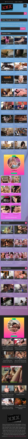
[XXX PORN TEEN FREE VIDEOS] (11, 7)
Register (21, 1)
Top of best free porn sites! (20, 436)
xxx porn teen (11, 436)
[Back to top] (23, 435)
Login (16, 1)
